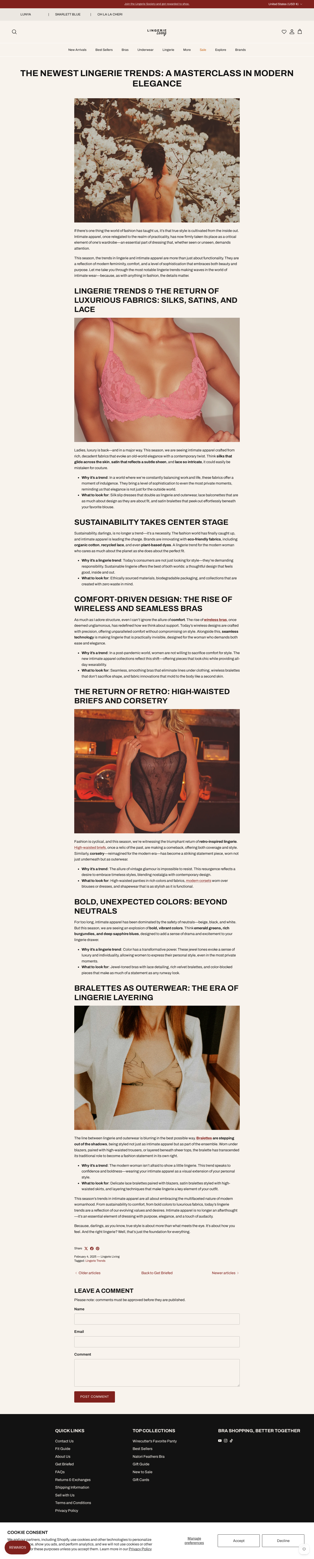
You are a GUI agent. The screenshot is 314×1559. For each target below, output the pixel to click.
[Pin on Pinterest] (97, 1248)
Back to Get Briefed (157, 1273)
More (187, 50)
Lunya (27, 14)
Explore (220, 50)
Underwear (145, 50)
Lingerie (168, 50)
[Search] (14, 32)
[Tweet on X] (86, 1248)
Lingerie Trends (96, 1260)
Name (79, 1309)
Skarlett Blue (69, 14)
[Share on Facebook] (92, 1248)
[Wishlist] (284, 32)
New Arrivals (77, 50)
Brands (240, 50)
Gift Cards (141, 1480)
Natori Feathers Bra (149, 1456)
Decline (283, 1541)
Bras (125, 50)
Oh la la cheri (111, 14)
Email (79, 1332)
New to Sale (142, 1472)
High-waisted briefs (90, 847)
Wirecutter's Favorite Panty (155, 1441)
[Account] (291, 32)
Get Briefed (64, 1464)
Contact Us (64, 1441)
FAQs (60, 1472)
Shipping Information (72, 1487)
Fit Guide (62, 1449)
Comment (82, 1354)
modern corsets (198, 881)
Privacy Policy (140, 1549)
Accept (239, 1541)
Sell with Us (64, 1495)
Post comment (94, 1396)
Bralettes (204, 1138)
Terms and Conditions (73, 1503)
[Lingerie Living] (157, 31)
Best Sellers (104, 50)
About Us (62, 1456)
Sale (203, 50)
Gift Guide (141, 1464)
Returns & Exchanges (73, 1480)
